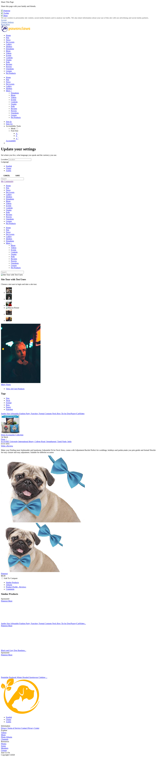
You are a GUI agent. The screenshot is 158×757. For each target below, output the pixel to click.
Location (4, 159)
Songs (3, 746)
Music (3, 735)
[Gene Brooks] (9, 303)
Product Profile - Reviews (16, 587)
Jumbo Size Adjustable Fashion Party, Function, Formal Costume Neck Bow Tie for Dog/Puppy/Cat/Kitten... (43, 623)
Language (5, 162)
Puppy (8, 407)
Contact (24, 728)
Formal (8, 403)
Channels (4, 739)
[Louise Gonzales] (9, 297)
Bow (8, 405)
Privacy (4, 728)
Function (9, 409)
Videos (3, 733)
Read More (5, 24)
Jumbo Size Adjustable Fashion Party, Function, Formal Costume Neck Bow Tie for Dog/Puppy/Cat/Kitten (42, 414)
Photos (3, 744)
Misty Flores (6, 385)
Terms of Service (14, 728)
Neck (8, 400)
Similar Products (12, 582)
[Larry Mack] (9, 318)
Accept (4, 20)
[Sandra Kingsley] (9, 290)
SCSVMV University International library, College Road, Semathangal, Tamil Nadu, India (36, 441)
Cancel (6, 176)
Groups (4, 750)
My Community (7, 181)
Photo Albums (6, 737)
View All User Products (15, 389)
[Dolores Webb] (9, 312)
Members (4, 748)
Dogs (3, 439)
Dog (7, 398)
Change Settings (7, 22)
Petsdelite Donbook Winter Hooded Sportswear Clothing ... (24, 677)
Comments (10, 589)
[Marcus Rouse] (12, 308)
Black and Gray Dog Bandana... (13, 650)
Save (17, 176)
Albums (9, 585)
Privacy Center (33, 728)
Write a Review (7, 446)
